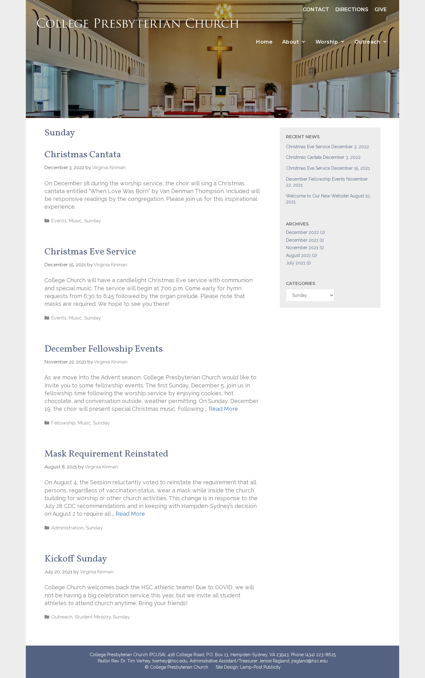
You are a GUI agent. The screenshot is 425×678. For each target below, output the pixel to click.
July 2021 (295, 262)
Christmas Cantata (82, 154)
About (290, 42)
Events (59, 221)
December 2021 (302, 240)
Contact (316, 9)
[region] (212, 59)
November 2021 (302, 247)
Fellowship (63, 423)
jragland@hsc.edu (310, 660)
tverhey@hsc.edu (169, 660)
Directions (351, 9)
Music (75, 221)
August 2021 (298, 255)
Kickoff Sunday (75, 559)
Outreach (367, 42)
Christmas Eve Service (90, 251)
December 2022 (302, 232)
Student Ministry (93, 617)
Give (381, 9)
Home (264, 42)
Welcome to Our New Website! (317, 195)
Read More (223, 408)
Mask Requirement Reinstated (106, 454)
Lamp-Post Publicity (260, 667)
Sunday (92, 221)
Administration (67, 528)
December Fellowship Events (103, 349)
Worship (326, 42)
